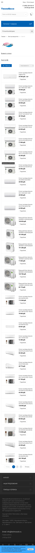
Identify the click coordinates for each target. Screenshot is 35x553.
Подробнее (23, 79)
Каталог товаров (10, 24)
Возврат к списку (6, 53)
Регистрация (30, 2)
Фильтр (7, 65)
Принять (30, 549)
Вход (24, 2)
